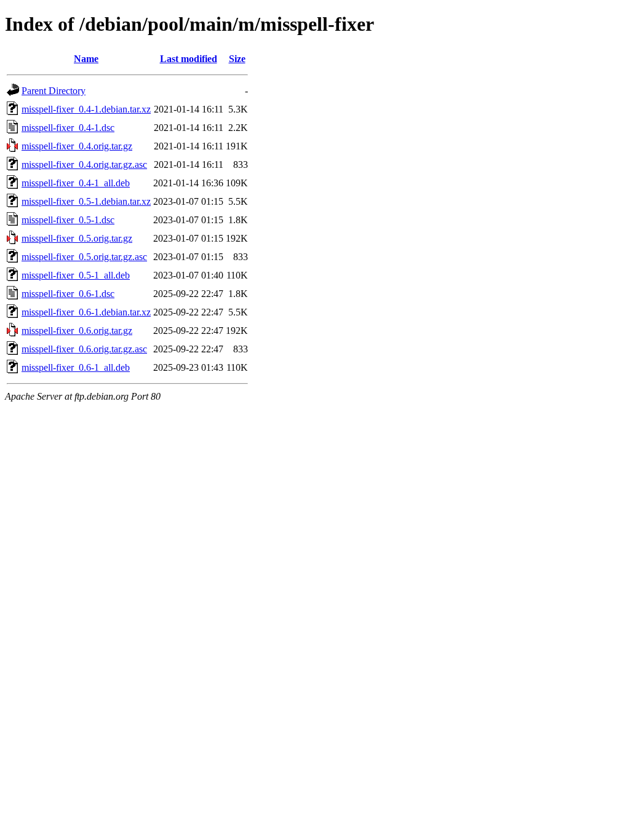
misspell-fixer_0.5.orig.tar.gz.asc (84, 257)
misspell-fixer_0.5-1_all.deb (76, 275)
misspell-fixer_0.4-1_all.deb (76, 183)
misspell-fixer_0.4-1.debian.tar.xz (86, 109)
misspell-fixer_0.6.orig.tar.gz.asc (84, 349)
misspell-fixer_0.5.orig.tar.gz (77, 238)
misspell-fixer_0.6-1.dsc (68, 293)
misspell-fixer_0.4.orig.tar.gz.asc (84, 164)
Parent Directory (54, 90)
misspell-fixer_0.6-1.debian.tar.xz (86, 312)
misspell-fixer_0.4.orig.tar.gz (77, 146)
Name (86, 58)
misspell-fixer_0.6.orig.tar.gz (77, 330)
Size (237, 58)
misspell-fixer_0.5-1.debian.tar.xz (86, 201)
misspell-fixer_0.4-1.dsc (68, 127)
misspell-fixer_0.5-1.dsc (68, 220)
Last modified (188, 58)
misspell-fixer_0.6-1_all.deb (76, 367)
